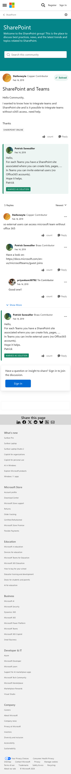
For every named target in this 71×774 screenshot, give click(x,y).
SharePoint (11, 14)
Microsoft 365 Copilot (13, 634)
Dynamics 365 (10, 612)
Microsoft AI (9, 601)
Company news (10, 721)
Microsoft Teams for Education (16, 557)
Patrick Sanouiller (25, 148)
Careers (7, 710)
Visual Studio (9, 694)
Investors (8, 732)
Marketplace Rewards (13, 688)
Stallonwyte (19, 76)
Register (52, 5)
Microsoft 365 (10, 617)
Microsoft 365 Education (14, 563)
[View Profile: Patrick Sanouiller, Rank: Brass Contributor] (9, 247)
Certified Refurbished (13, 519)
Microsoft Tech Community (15, 677)
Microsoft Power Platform (14, 623)
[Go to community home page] (11, 5)
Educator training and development (19, 574)
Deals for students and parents (17, 579)
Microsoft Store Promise (14, 525)
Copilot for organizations (14, 454)
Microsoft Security (11, 606)
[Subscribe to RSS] (47, 422)
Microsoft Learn (10, 666)
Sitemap (7, 761)
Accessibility (9, 743)
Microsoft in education (13, 546)
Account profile (10, 492)
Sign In (63, 5)
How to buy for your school (15, 568)
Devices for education (13, 552)
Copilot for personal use (14, 460)
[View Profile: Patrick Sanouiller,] (9, 150)
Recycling (51, 765)
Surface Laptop (10, 443)
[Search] (43, 5)
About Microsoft (11, 715)
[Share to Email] (52, 422)
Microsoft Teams (11, 628)
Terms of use (9, 765)
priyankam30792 (27, 280)
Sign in (18, 383)
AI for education (10, 585)
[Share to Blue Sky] (41, 422)
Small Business (10, 639)
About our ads (10, 768)
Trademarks (23, 765)
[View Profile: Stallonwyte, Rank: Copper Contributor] (7, 78)
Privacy (37, 761)
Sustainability (10, 748)
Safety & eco (38, 765)
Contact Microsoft (22, 761)
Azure (6, 655)
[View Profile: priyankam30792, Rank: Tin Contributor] (12, 282)
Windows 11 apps (11, 476)
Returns (7, 508)
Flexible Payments (11, 530)
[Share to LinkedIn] (18, 422)
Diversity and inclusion (13, 737)
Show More (16, 305)
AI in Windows (10, 465)
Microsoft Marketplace (13, 683)
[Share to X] (30, 422)
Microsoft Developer (12, 661)
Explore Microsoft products (15, 471)
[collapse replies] (35, 212)
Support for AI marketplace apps (17, 672)
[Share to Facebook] (24, 422)
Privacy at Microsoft (12, 726)
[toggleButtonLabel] (66, 14)
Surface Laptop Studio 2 (14, 449)
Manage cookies (51, 761)
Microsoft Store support (14, 503)
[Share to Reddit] (35, 422)
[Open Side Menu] (4, 5)
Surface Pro (9, 438)
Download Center (11, 497)
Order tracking (10, 514)
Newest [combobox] (61, 205)
